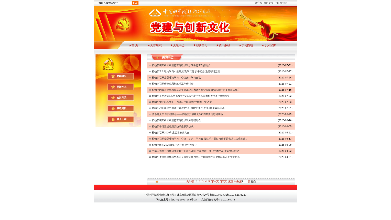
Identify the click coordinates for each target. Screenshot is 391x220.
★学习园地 (246, 45)
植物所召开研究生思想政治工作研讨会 (172, 83)
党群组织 (121, 76)
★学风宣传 (268, 45)
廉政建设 (121, 108)
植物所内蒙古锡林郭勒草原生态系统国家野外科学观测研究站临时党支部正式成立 (196, 89)
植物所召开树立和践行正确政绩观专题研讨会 (176, 120)
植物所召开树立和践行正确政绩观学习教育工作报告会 (181, 65)
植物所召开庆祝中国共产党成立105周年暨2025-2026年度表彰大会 (188, 108)
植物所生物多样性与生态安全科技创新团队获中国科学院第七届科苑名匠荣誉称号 (196, 157)
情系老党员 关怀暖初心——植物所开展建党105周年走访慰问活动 (187, 114)
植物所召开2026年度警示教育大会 (170, 132)
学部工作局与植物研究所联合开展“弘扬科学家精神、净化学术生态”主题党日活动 (195, 151)
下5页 (223, 181)
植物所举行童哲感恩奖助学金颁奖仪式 (172, 126)
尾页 (230, 181)
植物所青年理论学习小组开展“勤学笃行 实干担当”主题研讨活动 (186, 71)
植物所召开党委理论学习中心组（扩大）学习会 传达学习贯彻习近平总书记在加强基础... (199, 138)
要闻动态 (121, 86)
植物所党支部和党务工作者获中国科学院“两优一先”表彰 (182, 102)
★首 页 (134, 45)
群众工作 (121, 119)
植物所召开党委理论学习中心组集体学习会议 (176, 77)
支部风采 (121, 97)
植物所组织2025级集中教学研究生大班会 (174, 144)
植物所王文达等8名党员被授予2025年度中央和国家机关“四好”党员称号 (190, 96)
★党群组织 (154, 45)
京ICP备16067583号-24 (184, 199)
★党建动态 (177, 45)
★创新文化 (200, 45)
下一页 (215, 181)
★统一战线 (223, 45)
